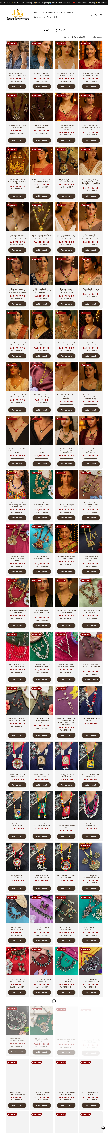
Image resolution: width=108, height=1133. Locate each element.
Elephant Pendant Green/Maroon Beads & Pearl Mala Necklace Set (17, 291)
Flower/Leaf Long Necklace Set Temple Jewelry (66, 505)
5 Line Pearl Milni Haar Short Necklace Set (42, 665)
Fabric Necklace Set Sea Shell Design (17, 876)
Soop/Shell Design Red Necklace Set (66, 775)
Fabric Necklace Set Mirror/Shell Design (42, 876)
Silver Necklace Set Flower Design (66, 1032)
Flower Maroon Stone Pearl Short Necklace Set (41, 344)
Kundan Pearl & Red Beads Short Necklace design (41, 451)
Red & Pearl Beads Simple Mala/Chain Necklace (91, 74)
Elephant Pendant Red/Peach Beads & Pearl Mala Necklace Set (42, 291)
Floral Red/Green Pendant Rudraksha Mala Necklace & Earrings (91, 666)
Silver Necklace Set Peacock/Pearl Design (17, 1084)
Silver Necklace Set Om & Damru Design (66, 1084)
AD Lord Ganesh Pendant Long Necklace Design (42, 396)
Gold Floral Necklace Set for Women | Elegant (66, 74)
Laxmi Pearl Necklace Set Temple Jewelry (91, 611)
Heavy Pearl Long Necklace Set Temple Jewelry (41, 612)
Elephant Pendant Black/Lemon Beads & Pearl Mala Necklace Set (90, 237)
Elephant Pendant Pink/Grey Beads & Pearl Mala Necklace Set (66, 291)
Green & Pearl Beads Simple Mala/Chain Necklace (66, 127)
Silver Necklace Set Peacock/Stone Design (91, 980)
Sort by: (67, 37)
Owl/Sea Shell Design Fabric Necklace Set (17, 775)
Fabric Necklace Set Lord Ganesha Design (66, 876)
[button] (37, 12)
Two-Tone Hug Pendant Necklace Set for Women (41, 74)
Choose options (91, 679)
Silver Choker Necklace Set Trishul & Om (42, 1084)
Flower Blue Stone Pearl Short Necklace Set (66, 344)
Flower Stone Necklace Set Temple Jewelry (66, 611)
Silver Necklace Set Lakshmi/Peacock (42, 1032)
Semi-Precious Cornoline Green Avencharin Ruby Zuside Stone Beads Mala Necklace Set (91, 182)
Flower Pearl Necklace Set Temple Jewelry (17, 611)
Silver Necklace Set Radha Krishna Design (91, 1032)
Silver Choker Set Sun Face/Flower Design (17, 980)
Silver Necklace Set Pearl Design (91, 1084)
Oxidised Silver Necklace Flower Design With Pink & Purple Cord (17, 505)
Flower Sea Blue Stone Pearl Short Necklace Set (91, 290)
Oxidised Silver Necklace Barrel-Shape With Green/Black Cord (66, 451)
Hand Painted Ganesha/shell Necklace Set (66, 826)
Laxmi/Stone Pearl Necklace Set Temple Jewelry (90, 505)
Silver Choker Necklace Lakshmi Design (42, 928)
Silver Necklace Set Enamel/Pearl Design (17, 1032)
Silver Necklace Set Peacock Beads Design (91, 876)
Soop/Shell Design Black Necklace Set (41, 775)
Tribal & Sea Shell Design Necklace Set (91, 719)
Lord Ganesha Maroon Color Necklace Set (42, 126)
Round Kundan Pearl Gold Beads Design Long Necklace (66, 397)
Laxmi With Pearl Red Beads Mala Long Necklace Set (17, 181)
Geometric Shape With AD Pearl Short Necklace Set (41, 180)
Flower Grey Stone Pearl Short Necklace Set (17, 396)
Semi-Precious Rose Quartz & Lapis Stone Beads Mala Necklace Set (17, 237)
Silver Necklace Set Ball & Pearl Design (41, 980)
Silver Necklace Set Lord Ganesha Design (66, 928)
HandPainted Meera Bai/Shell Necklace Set (42, 825)
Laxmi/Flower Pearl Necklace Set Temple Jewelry (41, 558)
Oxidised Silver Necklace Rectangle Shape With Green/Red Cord (91, 451)
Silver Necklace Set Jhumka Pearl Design (17, 928)
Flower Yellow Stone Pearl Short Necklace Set (91, 344)
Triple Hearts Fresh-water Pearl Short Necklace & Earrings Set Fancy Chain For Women (66, 721)
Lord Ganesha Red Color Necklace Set (17, 126)
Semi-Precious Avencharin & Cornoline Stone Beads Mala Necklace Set (41, 237)
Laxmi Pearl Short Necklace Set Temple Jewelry (41, 505)
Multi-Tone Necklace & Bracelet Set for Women (17, 74)
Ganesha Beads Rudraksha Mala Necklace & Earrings (17, 719)
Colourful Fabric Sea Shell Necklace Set (91, 825)
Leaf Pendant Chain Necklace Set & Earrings (66, 665)
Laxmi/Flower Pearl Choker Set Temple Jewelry (91, 558)
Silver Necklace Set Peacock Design (91, 928)
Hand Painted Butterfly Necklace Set (17, 825)
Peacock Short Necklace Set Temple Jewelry (66, 557)
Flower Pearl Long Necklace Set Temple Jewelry (17, 558)
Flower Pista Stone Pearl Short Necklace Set (17, 344)
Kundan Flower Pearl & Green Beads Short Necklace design (91, 397)
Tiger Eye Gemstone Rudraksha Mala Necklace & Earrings (42, 720)
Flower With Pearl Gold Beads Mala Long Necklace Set (90, 127)
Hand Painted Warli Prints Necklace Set (91, 775)
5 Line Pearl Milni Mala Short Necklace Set (17, 665)
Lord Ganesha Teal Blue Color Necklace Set (66, 180)
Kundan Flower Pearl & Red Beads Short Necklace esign (17, 451)
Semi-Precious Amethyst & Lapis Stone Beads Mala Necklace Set (66, 237)
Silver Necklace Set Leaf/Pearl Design (66, 980)
